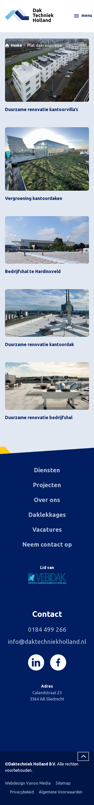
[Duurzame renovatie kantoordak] (47, 313)
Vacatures (47, 529)
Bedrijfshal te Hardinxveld (33, 271)
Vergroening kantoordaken (33, 198)
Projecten (47, 485)
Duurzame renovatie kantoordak (39, 344)
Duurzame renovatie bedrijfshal (38, 417)
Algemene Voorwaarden (60, 792)
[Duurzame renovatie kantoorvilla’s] (47, 70)
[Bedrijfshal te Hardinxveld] (47, 239)
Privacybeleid (22, 792)
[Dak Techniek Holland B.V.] (47, 15)
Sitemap (63, 783)
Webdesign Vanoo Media (28, 783)
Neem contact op (47, 544)
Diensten (47, 470)
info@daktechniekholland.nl (47, 641)
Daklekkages (47, 514)
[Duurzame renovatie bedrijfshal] (47, 386)
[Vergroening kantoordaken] (47, 158)
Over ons (47, 499)
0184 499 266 (47, 629)
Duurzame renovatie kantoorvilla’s (41, 109)
